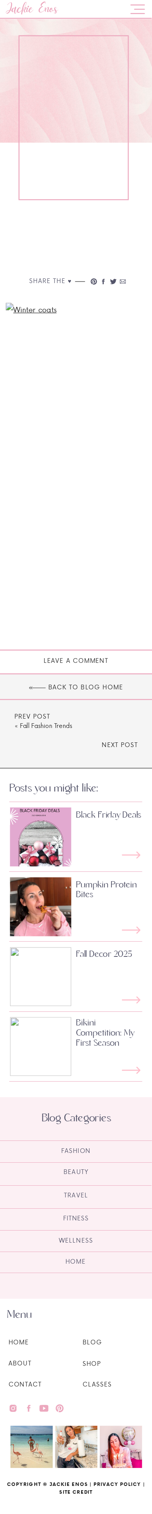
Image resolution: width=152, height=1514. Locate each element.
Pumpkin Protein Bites (106, 890)
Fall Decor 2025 (104, 954)
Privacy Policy (117, 1484)
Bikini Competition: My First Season (105, 1033)
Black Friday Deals (108, 815)
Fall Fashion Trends (46, 725)
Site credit (75, 1491)
